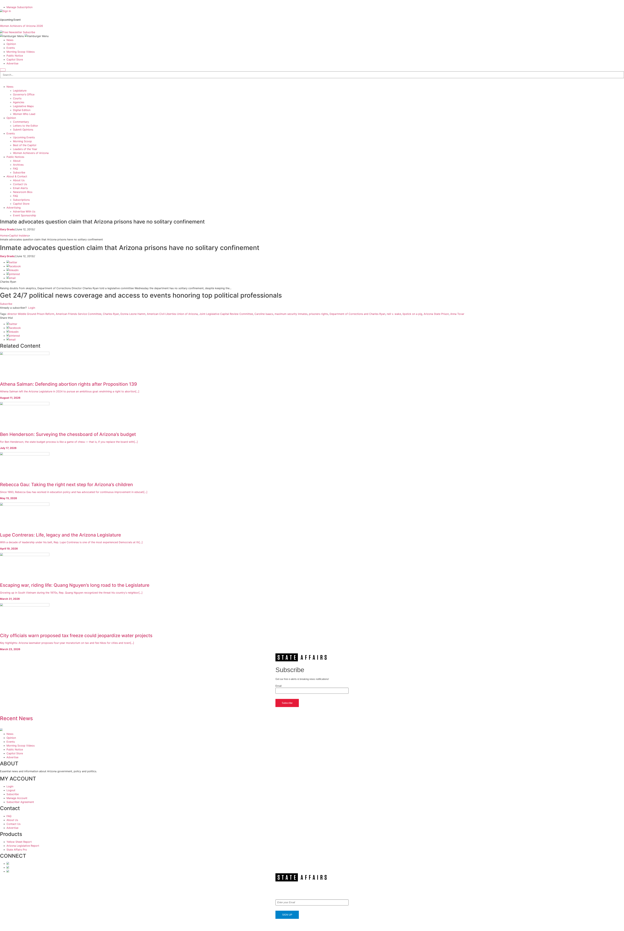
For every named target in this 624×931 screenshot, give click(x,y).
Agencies (18, 102)
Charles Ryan (111, 313)
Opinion (11, 44)
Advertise (12, 63)
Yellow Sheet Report (19, 841)
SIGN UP (287, 914)
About (16, 160)
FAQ (15, 168)
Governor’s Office (23, 94)
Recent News (16, 718)
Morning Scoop (22, 141)
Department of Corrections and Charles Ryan (357, 313)
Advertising (13, 207)
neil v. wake (394, 313)
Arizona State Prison (436, 313)
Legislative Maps (23, 106)
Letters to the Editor (25, 125)
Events (10, 47)
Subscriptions (21, 199)
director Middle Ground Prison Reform (30, 313)
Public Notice (14, 55)
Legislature (19, 90)
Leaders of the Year (25, 149)
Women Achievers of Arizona (31, 153)
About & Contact (16, 176)
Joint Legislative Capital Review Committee (226, 313)
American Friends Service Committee (78, 313)
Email (278, 686)
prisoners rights (318, 313)
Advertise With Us (24, 211)
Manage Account (16, 798)
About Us (19, 180)
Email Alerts (20, 188)
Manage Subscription (19, 7)
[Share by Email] (11, 278)
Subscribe (29, 32)
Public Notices (15, 156)
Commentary (21, 121)
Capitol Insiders (18, 235)
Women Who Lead (24, 114)
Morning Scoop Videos (20, 51)
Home (3, 235)
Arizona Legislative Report (22, 845)
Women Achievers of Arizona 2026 (21, 25)
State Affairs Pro (16, 849)
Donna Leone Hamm (132, 313)
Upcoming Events (24, 137)
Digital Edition (21, 110)
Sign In (7, 11)
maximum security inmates (291, 313)
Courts (17, 98)
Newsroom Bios (22, 192)
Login (31, 307)
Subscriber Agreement (20, 802)
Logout (10, 790)
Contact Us (20, 184)
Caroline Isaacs (263, 313)
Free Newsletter (12, 32)
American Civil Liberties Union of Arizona (172, 313)
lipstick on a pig (412, 313)
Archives (18, 164)
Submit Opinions (23, 129)
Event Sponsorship (24, 215)
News (9, 40)
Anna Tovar (457, 313)
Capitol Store (14, 59)
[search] (3, 69)
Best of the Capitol (24, 145)
